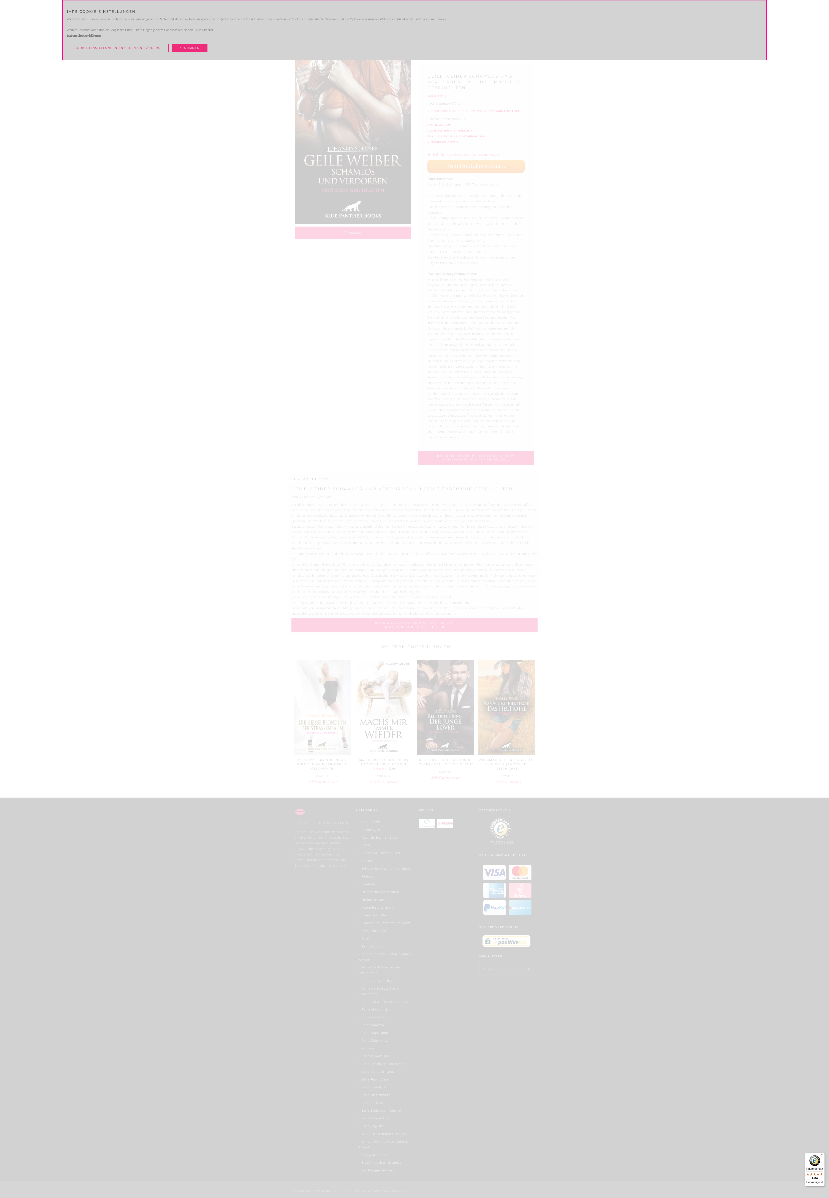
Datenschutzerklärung (84, 35)
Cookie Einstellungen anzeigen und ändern (118, 47)
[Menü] (822, 1155)
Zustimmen (189, 47)
